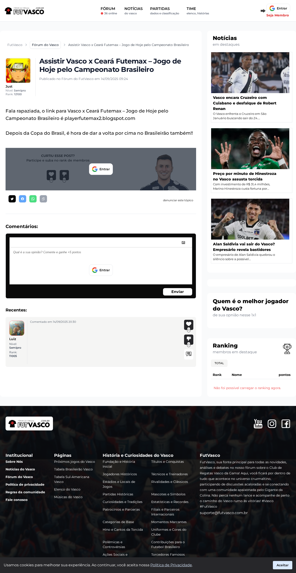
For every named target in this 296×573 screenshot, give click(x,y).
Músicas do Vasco (68, 497)
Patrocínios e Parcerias (121, 509)
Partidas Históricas (118, 494)
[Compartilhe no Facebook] (22, 199)
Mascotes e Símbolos (168, 494)
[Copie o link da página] (43, 199)
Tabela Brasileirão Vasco (73, 469)
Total (219, 363)
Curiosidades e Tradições (122, 502)
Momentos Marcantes (169, 522)
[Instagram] (272, 423)
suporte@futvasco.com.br (224, 513)
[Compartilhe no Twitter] (12, 199)
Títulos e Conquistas (167, 462)
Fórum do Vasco (19, 477)
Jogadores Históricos (120, 474)
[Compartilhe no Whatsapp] (33, 199)
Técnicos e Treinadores (169, 474)
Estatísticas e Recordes (169, 502)
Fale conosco (17, 500)
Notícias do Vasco (20, 469)
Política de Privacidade (171, 565)
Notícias (133, 10)
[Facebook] (285, 423)
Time (198, 10)
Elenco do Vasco (67, 489)
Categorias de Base (118, 522)
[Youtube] (258, 423)
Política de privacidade (25, 484)
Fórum (109, 10)
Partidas (164, 10)
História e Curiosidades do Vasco (138, 455)
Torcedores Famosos (168, 554)
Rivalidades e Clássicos (169, 482)
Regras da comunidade (25, 492)
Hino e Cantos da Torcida (123, 529)
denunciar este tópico (178, 200)
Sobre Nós (14, 462)
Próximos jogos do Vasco (74, 462)
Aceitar (283, 565)
